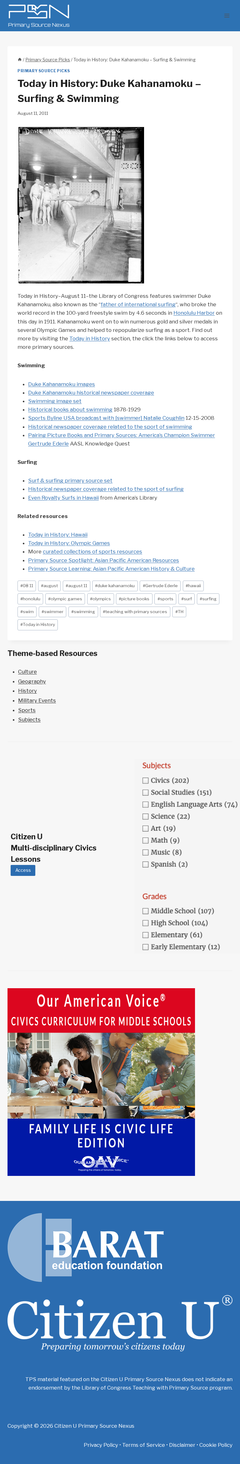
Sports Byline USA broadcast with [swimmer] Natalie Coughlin (106, 418)
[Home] (20, 60)
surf (186, 598)
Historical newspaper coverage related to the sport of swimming (110, 427)
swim (27, 611)
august (49, 585)
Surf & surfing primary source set (70, 480)
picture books (134, 598)
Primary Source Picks (44, 71)
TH (179, 611)
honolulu (30, 598)
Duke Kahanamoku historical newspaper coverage (91, 392)
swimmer (52, 611)
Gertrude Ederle (160, 585)
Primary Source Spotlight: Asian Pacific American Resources (103, 560)
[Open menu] (226, 15)
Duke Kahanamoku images (61, 384)
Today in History (89, 338)
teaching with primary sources (135, 611)
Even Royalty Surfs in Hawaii (63, 498)
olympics (100, 598)
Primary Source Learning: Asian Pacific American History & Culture (111, 569)
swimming (83, 611)
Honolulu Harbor (194, 313)
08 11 (26, 585)
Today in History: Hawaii (58, 534)
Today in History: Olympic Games (69, 543)
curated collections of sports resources (92, 551)
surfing (208, 598)
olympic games (65, 598)
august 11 (76, 585)
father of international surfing (138, 304)
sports (165, 598)
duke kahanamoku (115, 585)
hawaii (193, 585)
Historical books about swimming (70, 409)
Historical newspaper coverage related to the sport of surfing (106, 489)
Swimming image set (55, 401)
